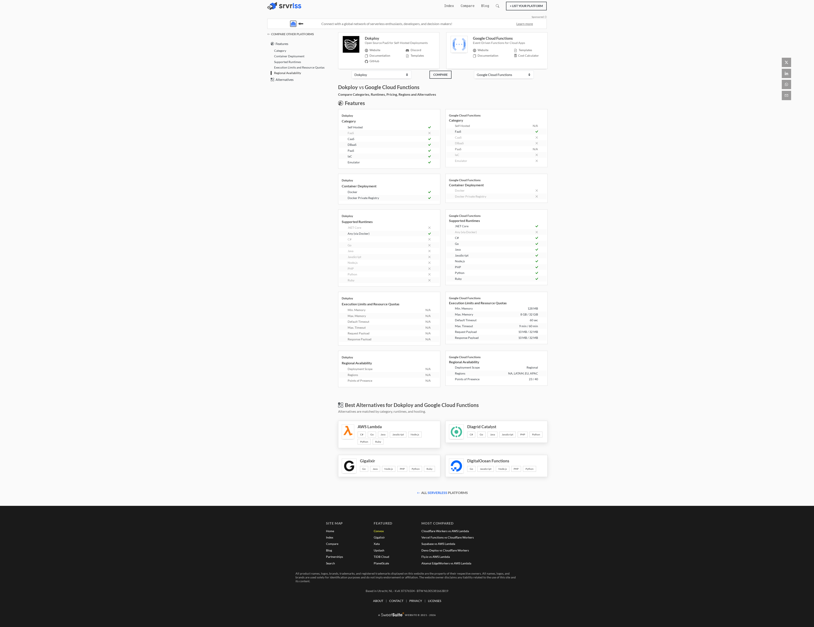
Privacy (415, 601)
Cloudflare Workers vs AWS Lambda (445, 531)
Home (330, 531)
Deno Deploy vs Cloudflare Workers (445, 550)
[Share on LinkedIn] (786, 73)
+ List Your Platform (526, 6)
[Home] (284, 6)
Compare (467, 6)
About (378, 601)
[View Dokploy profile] (354, 44)
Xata (377, 544)
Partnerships (334, 556)
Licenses (434, 601)
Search (330, 563)
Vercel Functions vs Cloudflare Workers (447, 537)
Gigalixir (379, 537)
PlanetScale (381, 563)
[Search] (497, 6)
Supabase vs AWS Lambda (438, 544)
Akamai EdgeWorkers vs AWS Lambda (446, 563)
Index (449, 6)
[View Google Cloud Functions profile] (462, 44)
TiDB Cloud (381, 556)
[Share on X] (786, 62)
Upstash (379, 550)
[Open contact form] (786, 95)
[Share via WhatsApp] (786, 84)
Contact (396, 601)
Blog (485, 6)
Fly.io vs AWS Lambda (435, 556)
